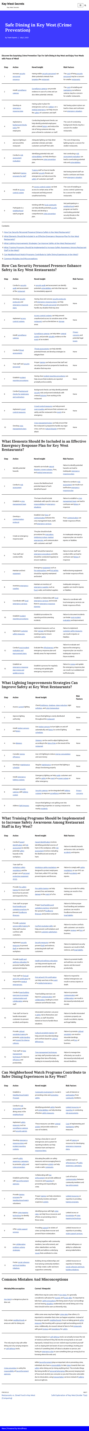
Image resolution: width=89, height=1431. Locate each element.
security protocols (59, 299)
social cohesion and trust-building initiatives (21, 1265)
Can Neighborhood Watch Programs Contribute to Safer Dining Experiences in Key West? (41, 254)
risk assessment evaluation (18, 158)
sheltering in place (40, 537)
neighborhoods (19, 1320)
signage (41, 631)
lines (46, 515)
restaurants (76, 79)
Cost (67, 1124)
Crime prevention (10, 1368)
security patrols (21, 1131)
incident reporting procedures (54, 376)
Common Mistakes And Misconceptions (21, 259)
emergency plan (48, 1352)
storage (61, 321)
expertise (69, 1110)
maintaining (68, 90)
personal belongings (57, 1371)
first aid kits (54, 570)
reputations (56, 1329)
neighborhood (18, 211)
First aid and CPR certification (46, 977)
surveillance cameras (20, 1128)
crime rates (64, 1314)
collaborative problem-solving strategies (19, 1247)
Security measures (41, 943)
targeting (35, 79)
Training (35, 170)
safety (37, 113)
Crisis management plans (43, 423)
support (45, 1228)
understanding (24, 1037)
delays (76, 504)
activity (50, 1164)
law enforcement (72, 1185)
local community (51, 205)
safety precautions (49, 1301)
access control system (42, 187)
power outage (63, 778)
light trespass (24, 806)
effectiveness (48, 648)
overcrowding (39, 409)
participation (70, 1095)
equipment (17, 573)
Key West (7, 1299)
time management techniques (19, 1054)
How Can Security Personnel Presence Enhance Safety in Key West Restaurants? (37, 232)
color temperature (52, 708)
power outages (46, 469)
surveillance (54, 793)
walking (81, 1377)
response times (40, 1151)
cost (68, 74)
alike (70, 1298)
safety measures (48, 1113)
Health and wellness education (46, 961)
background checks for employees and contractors (21, 394)
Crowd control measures (43, 406)
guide (58, 775)
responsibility (9, 1371)
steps (69, 1365)
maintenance (46, 765)
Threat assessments (41, 349)
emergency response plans (47, 302)
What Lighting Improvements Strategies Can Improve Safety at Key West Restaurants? (40, 243)
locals (66, 1298)
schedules (39, 732)
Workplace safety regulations (45, 867)
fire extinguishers (40, 570)
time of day (52, 743)
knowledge (70, 1215)
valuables (49, 1304)
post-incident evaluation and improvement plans (21, 650)
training (42, 362)
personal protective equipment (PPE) (21, 876)
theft (14, 948)
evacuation (49, 534)
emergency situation (74, 111)
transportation (58, 1377)
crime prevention (49, 159)
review (72, 664)
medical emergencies (44, 472)
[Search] (85, 5)
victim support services (74, 1234)
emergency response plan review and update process (20, 670)
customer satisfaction (49, 932)
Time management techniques (46, 1052)
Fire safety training (41, 888)
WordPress (22, 1428)
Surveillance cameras (39, 89)
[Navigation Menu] (80, 5)
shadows (52, 705)
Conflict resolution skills (44, 926)
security (42, 173)
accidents (67, 852)
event (36, 339)
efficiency (16, 1060)
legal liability (68, 915)
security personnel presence (19, 76)
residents (44, 809)
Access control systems (43, 316)
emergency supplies (41, 587)
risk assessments (72, 1113)
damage (38, 894)
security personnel (49, 74)
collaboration (40, 1000)
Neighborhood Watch (21, 1200)
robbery (51, 107)
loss (81, 930)
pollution (38, 708)
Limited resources (72, 1107)
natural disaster (51, 429)
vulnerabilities (37, 157)
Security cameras (41, 791)
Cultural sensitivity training (44, 1033)
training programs (72, 1202)
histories (43, 395)
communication (39, 518)
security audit (40, 285)
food (36, 590)
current (21, 707)
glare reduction (61, 705)
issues (75, 341)
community (70, 1098)
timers (18, 731)
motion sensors (23, 728)
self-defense (10, 1349)
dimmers (19, 743)
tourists (57, 1298)
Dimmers (38, 740)
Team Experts (12, 37)
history (45, 126)
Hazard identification (42, 842)
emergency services (44, 524)
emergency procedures (42, 554)
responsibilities (39, 504)
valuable (52, 337)
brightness (44, 705)
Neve (4, 1428)
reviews (73, 930)
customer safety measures (72, 631)
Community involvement (44, 1092)
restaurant (45, 79)
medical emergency (39, 110)
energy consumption (62, 754)
